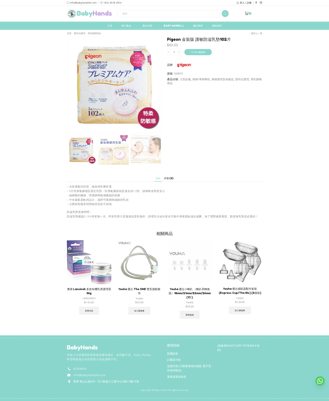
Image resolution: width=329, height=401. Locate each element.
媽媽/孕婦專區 (201, 79)
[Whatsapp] (320, 381)
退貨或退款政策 (176, 377)
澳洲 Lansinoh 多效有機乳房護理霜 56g (89, 291)
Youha (139, 298)
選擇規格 (190, 314)
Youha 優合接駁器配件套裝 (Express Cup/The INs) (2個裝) (240, 291)
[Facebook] (256, 2)
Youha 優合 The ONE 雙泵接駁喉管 (139, 291)
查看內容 (89, 310)
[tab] (158, 178)
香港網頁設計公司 (89, 397)
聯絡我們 (217, 25)
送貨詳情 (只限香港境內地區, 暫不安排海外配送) (189, 368)
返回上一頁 (256, 33)
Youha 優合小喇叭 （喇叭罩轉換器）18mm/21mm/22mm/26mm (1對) (190, 293)
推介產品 (126, 25)
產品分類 (147, 25)
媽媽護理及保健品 (223, 79)
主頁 (109, 25)
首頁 (69, 33)
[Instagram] (261, 2)
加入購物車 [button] (139, 310)
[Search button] (225, 13)
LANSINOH (89, 298)
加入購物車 (199, 52)
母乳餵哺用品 (94, 33)
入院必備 (185, 79)
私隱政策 (172, 353)
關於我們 (198, 25)
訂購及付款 (174, 360)
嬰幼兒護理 (79, 33)
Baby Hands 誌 (174, 25)
